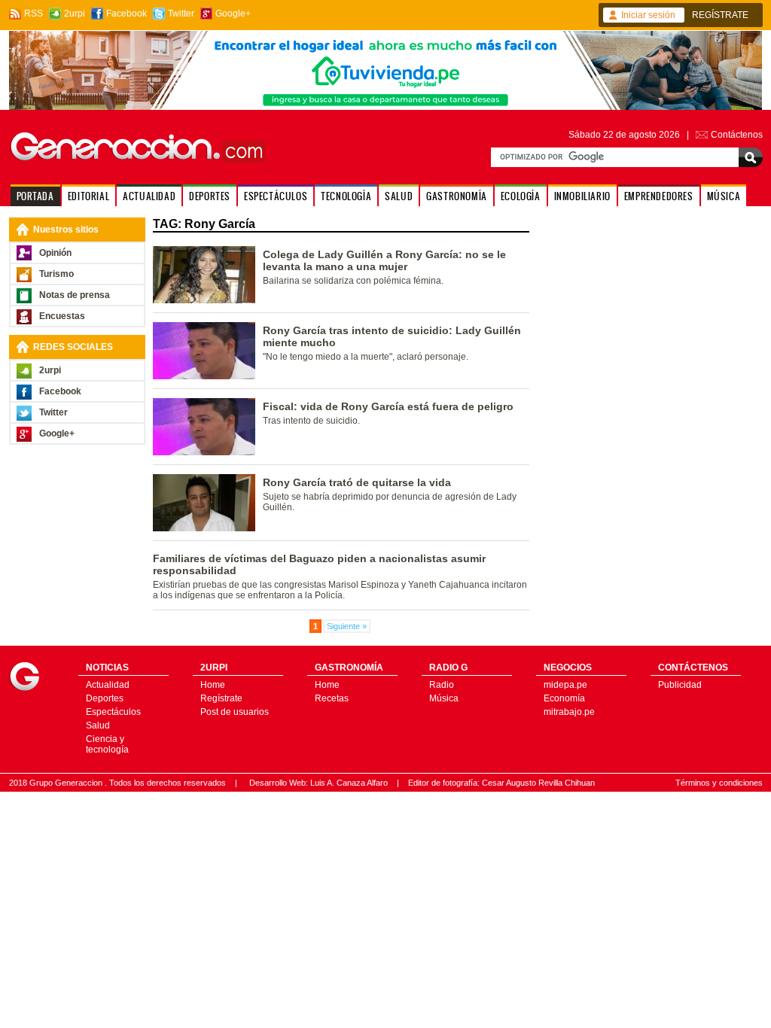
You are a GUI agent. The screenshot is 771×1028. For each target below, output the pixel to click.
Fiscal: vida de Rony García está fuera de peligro (388, 406)
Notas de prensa (74, 295)
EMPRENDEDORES (658, 196)
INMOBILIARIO (582, 196)
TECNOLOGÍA (346, 196)
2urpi (74, 13)
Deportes (104, 698)
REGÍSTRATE (720, 15)
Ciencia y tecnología (107, 744)
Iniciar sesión (648, 15)
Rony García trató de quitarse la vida (357, 482)
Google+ (233, 13)
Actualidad (108, 685)
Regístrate (221, 698)
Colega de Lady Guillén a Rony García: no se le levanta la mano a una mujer (384, 260)
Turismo (56, 274)
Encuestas (62, 316)
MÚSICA (724, 196)
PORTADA (35, 196)
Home (212, 685)
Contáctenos (737, 134)
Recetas (332, 698)
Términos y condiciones (719, 782)
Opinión (55, 253)
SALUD (399, 196)
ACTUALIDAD (149, 196)
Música (444, 698)
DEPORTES (209, 196)
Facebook (126, 13)
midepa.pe (565, 685)
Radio (441, 685)
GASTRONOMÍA (456, 196)
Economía (564, 698)
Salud (98, 725)
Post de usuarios (234, 712)
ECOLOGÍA (521, 196)
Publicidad (680, 685)
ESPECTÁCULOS (275, 196)
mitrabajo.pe (569, 712)
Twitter (181, 13)
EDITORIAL (88, 196)
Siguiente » (347, 626)
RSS (33, 13)
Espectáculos (113, 712)
